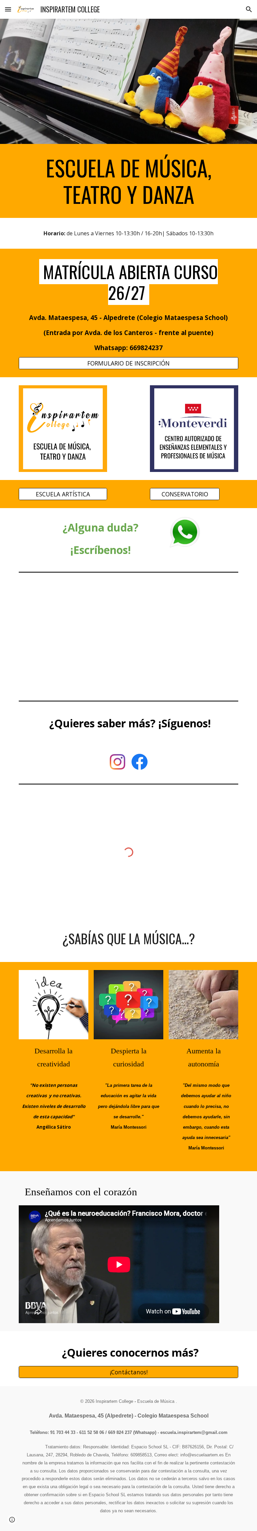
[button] (8, 9)
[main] (128, 181)
